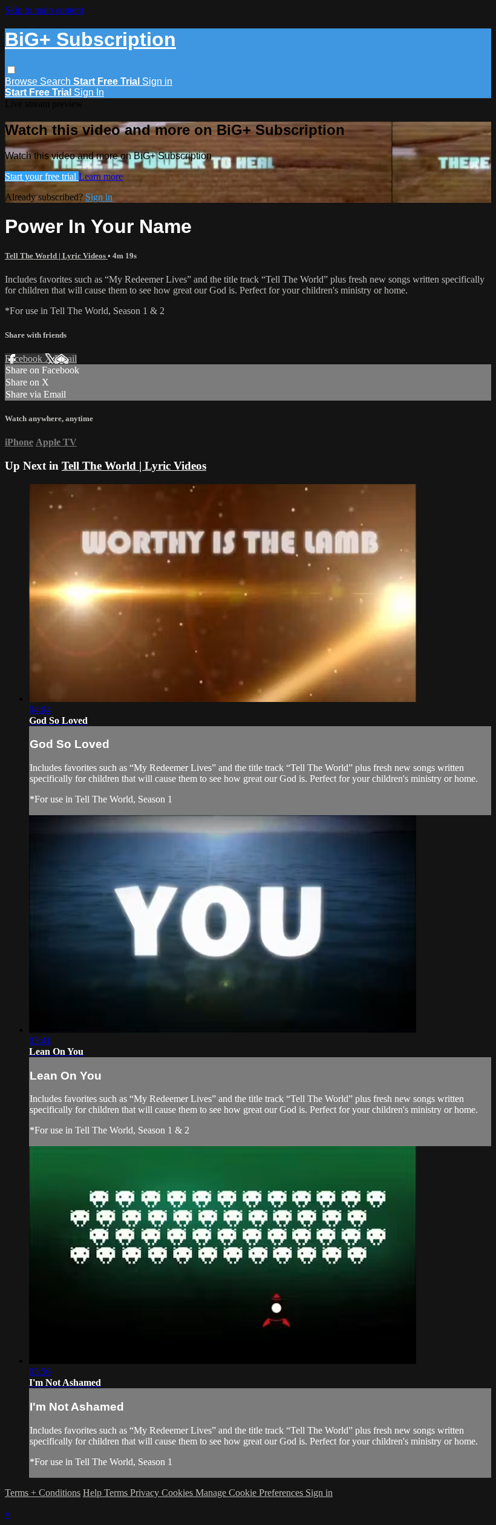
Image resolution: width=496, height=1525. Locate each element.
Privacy (146, 1492)
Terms (117, 1492)
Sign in (157, 81)
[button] (11, 70)
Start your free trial (42, 176)
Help (93, 1492)
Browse (22, 81)
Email (65, 358)
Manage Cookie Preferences (250, 1492)
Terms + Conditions (42, 1492)
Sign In (89, 92)
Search (56, 81)
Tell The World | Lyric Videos (56, 255)
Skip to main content (44, 10)
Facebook (25, 358)
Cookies (178, 1492)
